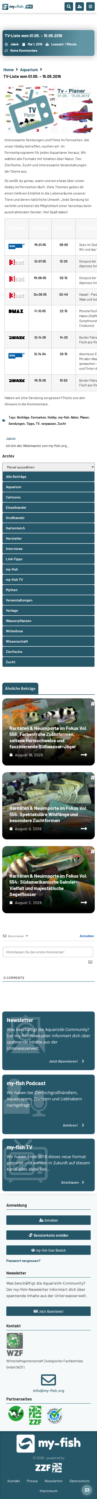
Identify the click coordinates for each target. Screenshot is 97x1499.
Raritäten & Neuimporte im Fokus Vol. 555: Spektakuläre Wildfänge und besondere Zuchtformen (48, 814)
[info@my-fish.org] (48, 1380)
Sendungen (17, 424)
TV (38, 424)
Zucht (62, 424)
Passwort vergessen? (23, 1260)
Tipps (30, 424)
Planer (84, 417)
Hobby (52, 417)
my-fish (63, 417)
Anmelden (86, 936)
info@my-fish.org (48, 1390)
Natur (75, 417)
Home (8, 69)
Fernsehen (38, 417)
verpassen (48, 424)
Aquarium (29, 69)
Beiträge (23, 417)
